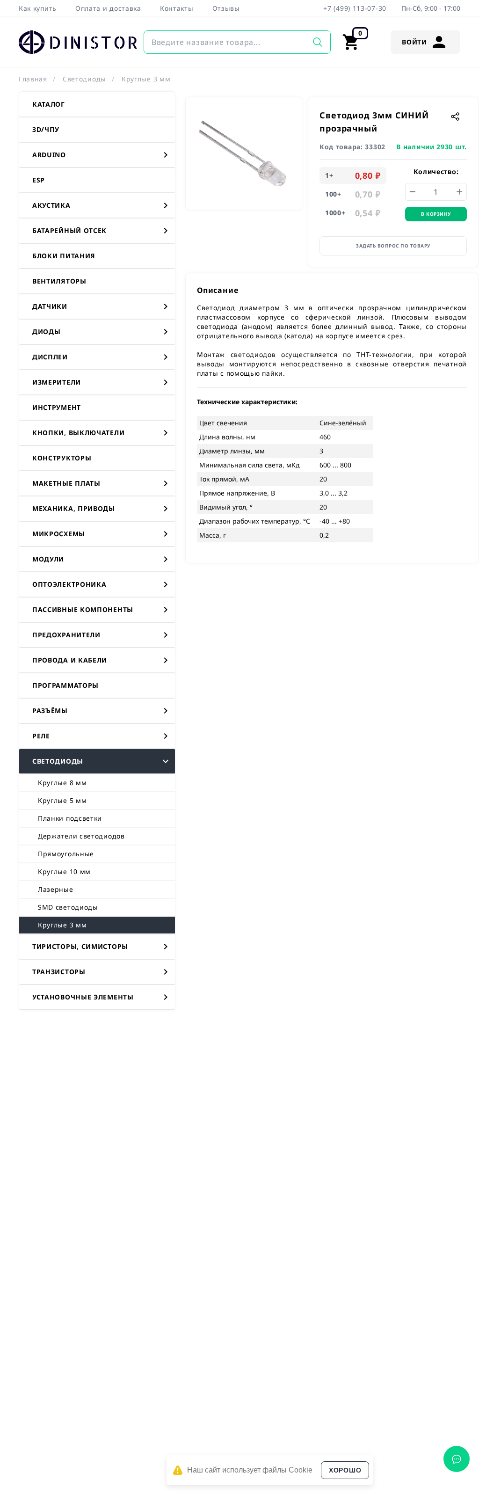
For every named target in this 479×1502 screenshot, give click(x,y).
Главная (33, 78)
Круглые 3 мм (146, 78)
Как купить (38, 8)
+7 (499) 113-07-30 (354, 8)
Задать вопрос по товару (393, 245)
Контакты (177, 8)
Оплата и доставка (108, 8)
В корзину (436, 214)
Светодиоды (84, 78)
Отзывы (226, 8)
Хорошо (345, 1470)
